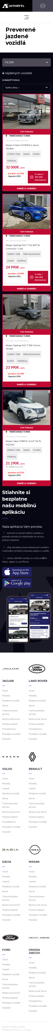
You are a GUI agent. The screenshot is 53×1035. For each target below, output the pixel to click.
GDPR (13, 1026)
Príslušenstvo (9, 728)
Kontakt (6, 738)
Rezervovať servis (11, 718)
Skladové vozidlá (10, 700)
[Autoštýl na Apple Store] (26, 572)
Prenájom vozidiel (11, 733)
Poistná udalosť (10, 723)
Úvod (5, 690)
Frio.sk (28, 1030)
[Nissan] (42, 6)
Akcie (5, 705)
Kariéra (5, 1026)
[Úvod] (10, 668)
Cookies (21, 1026)
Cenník (5, 788)
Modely (6, 695)
